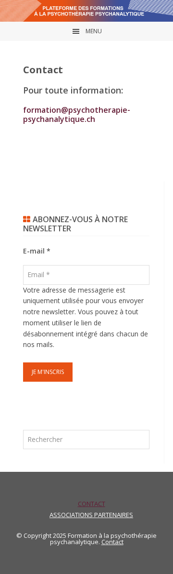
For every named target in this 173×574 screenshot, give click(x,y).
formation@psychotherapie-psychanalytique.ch (76, 114)
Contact (112, 541)
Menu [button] (94, 31)
